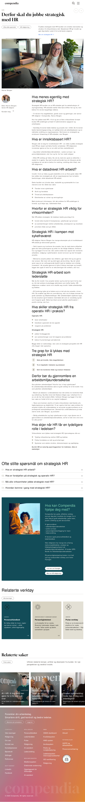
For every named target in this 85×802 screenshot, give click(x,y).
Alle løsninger (7, 598)
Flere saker (7, 662)
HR (3, 10)
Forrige (76, 11)
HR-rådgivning (24, 27)
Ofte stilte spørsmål (9, 27)
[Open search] (73, 3)
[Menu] (78, 3)
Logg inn (30, 722)
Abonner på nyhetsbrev (14, 722)
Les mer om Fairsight (53, 568)
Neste (81, 11)
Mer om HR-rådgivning (54, 573)
